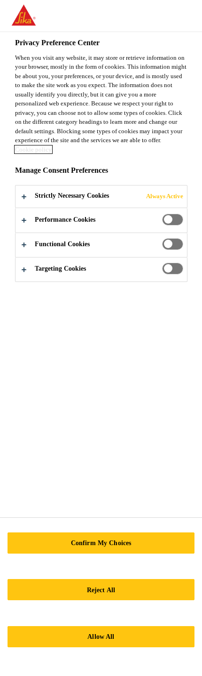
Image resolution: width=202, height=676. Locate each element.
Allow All (100, 636)
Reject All (101, 590)
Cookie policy (33, 149)
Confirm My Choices (101, 543)
